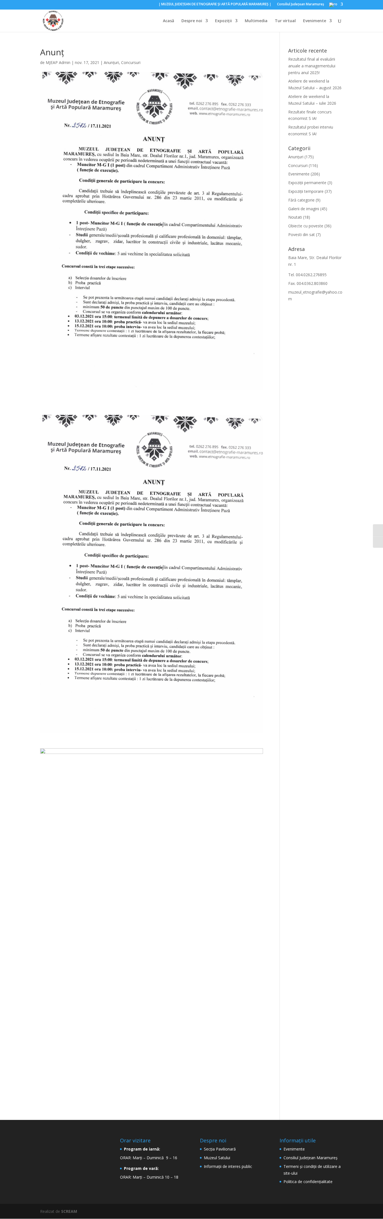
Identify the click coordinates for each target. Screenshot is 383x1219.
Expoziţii (223, 21)
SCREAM (69, 1211)
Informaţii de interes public (228, 1166)
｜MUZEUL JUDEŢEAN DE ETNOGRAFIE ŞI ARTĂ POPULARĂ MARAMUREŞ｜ (215, 4)
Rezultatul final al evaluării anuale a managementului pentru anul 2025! (311, 65)
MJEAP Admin (58, 62)
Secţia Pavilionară (220, 1149)
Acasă (168, 21)
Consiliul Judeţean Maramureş (300, 4)
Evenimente (314, 21)
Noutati (295, 217)
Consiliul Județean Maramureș (310, 1157)
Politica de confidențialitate (308, 1181)
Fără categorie (301, 200)
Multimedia (256, 21)
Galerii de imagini (303, 208)
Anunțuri (111, 62)
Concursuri (130, 62)
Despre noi (191, 21)
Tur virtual (285, 21)
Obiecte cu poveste (305, 225)
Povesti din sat (301, 234)
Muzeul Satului (217, 1157)
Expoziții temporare (306, 191)
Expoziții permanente (307, 182)
